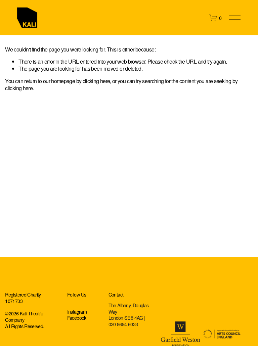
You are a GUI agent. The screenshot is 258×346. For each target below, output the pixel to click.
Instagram (77, 312)
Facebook (76, 318)
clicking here (96, 81)
